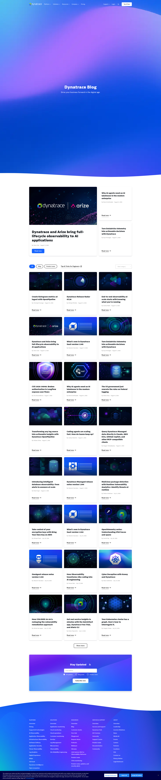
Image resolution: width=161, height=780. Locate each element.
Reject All (124, 775)
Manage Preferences (111, 775)
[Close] (158, 775)
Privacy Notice (30, 778)
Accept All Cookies (137, 775)
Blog (39, 266)
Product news (50, 266)
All (32, 266)
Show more (80, 646)
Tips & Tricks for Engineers (70, 266)
